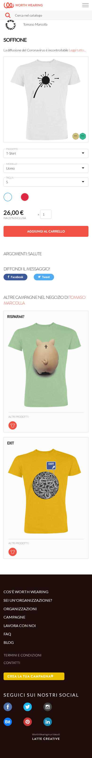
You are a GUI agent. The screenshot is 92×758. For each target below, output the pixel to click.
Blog (9, 642)
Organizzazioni (20, 608)
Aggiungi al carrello (46, 231)
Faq (7, 634)
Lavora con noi (20, 625)
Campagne (14, 617)
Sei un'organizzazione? (28, 600)
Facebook (16, 277)
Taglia (9, 177)
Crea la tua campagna (29, 676)
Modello (11, 163)
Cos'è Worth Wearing (26, 591)
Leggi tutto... (77, 50)
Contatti (12, 663)
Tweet (46, 277)
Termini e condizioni (23, 655)
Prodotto (12, 149)
